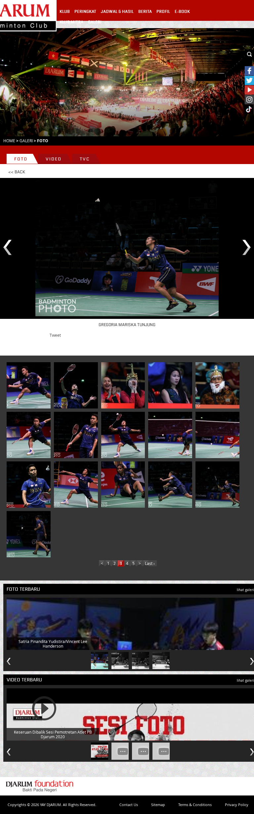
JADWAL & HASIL (117, 12)
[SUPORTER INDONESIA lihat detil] (124, 385)
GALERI (95, 22)
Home (9, 140)
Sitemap (158, 804)
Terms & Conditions (195, 804)
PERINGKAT (85, 12)
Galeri (26, 140)
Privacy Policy (236, 804)
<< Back (16, 172)
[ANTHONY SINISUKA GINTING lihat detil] (30, 385)
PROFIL (163, 12)
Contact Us (128, 804)
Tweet (55, 335)
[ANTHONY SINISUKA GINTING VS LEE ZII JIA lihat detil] (171, 435)
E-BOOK (182, 12)
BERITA (145, 12)
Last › (150, 563)
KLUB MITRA (71, 22)
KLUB (65, 12)
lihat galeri (245, 590)
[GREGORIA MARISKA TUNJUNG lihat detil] (124, 484)
